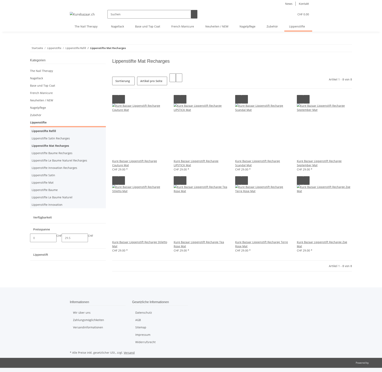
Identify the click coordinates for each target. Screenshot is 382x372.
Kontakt (304, 4)
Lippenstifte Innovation (47, 205)
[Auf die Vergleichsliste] (115, 99)
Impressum (142, 335)
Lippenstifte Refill (44, 131)
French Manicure (41, 93)
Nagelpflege (38, 108)
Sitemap (140, 327)
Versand (129, 352)
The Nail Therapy (41, 71)
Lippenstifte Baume (45, 190)
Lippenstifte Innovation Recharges (54, 168)
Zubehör (35, 115)
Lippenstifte (38, 122)
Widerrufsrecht (145, 342)
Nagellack (36, 78)
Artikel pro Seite (151, 81)
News (288, 4)
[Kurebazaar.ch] (82, 14)
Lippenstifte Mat (43, 182)
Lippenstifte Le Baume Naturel (52, 197)
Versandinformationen (88, 327)
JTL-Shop (374, 362)
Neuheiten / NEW (41, 100)
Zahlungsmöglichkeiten (88, 320)
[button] (284, 14)
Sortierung (122, 81)
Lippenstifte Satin (43, 175)
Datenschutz (143, 312)
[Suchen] (194, 14)
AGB (138, 320)
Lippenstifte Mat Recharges (50, 146)
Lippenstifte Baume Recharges (52, 153)
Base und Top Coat (42, 85)
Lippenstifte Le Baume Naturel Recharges (59, 160)
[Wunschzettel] (290, 14)
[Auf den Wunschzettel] (122, 99)
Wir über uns (82, 312)
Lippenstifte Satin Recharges (51, 138)
